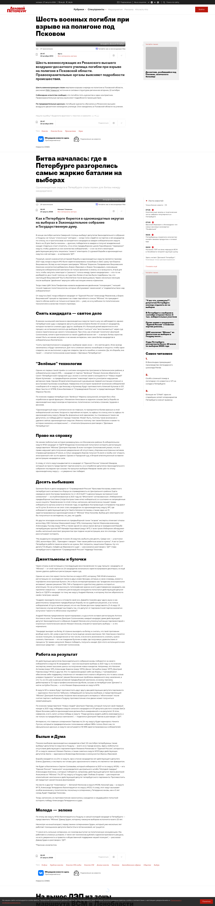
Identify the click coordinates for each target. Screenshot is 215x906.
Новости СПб (89, 865)
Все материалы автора (67, 56)
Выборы (156, 865)
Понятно (206, 901)
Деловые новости (103, 865)
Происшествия (70, 131)
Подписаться (125, 2)
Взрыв (81, 131)
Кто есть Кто (141, 9)
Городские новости (56, 865)
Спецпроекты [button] (96, 9)
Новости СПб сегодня (73, 865)
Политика (115, 865)
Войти (201, 9)
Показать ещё (151, 266)
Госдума (44, 865)
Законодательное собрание (131, 865)
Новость (45, 131)
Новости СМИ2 (43, 147)
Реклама (128, 9)
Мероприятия (115, 9)
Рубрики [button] (79, 9)
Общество (147, 865)
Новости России (56, 131)
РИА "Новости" (52, 90)
